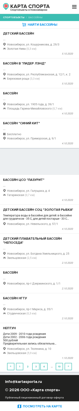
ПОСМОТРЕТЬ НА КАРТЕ (39, 406)
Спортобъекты (13, 17)
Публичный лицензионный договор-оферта (34, 397)
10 (59, 366)
